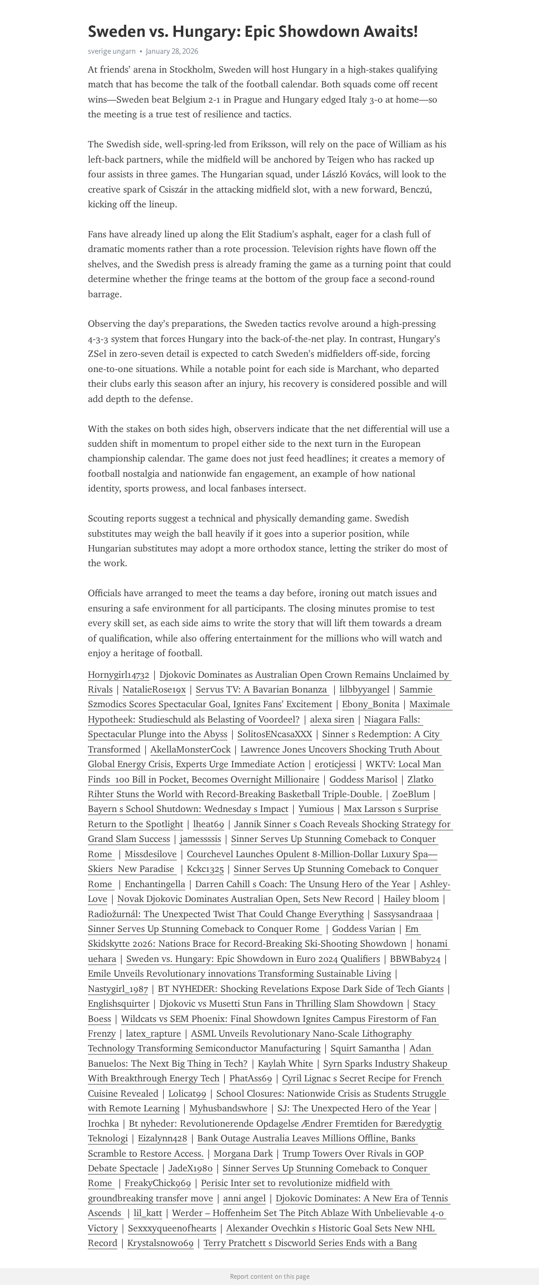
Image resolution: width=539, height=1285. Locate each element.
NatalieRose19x (154, 689)
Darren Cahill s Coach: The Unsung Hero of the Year (302, 884)
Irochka (103, 1123)
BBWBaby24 (415, 959)
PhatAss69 (250, 1078)
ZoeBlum (411, 794)
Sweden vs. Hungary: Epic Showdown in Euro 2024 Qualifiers (253, 959)
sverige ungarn (112, 51)
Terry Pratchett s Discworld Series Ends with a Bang (310, 1243)
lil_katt (148, 1213)
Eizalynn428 (162, 1138)
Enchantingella (155, 884)
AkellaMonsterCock (191, 749)
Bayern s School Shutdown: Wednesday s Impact (188, 809)
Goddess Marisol (363, 779)
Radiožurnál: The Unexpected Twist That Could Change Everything (226, 914)
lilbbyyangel (365, 689)
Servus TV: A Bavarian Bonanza (263, 689)
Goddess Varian (363, 929)
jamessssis (200, 839)
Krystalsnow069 (160, 1243)
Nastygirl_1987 (118, 989)
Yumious (316, 809)
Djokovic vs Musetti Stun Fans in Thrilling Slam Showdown (281, 1003)
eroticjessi (335, 764)
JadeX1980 (190, 1168)
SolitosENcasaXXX (274, 734)
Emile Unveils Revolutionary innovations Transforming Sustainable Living (239, 973)
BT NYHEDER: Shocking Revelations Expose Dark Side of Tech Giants (301, 989)
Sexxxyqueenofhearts (172, 1228)
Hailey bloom (411, 899)
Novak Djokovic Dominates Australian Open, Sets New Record (245, 899)
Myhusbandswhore (228, 1108)
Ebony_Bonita (371, 704)
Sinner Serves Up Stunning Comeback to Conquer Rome (205, 929)
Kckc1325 (205, 869)
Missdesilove (151, 854)
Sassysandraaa (403, 914)
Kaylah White (285, 1063)
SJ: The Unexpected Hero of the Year (354, 1108)
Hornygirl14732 (118, 674)
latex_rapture (153, 1033)
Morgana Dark (243, 1153)
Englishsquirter (118, 1003)
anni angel (244, 1198)
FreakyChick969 (158, 1183)
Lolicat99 (187, 1093)
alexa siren (332, 719)
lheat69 (208, 824)
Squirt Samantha (365, 1048)
